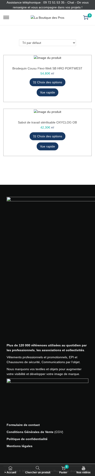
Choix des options (49, 82)
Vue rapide (47, 92)
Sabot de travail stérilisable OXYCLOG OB (47, 122)
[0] (85, 17)
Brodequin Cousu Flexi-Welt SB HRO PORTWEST (47, 68)
